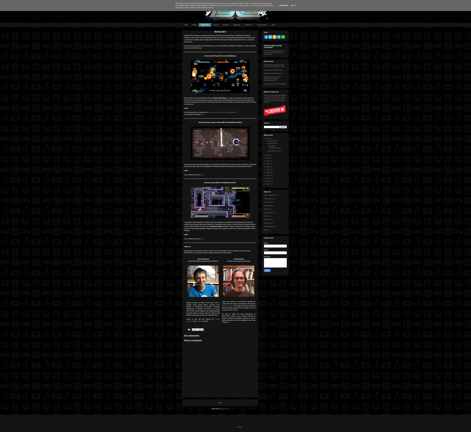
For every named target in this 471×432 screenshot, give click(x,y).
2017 (268, 167)
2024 (268, 138)
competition (268, 206)
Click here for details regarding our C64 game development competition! (274, 52)
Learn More (283, 5)
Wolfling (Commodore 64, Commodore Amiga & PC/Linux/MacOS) (272, 78)
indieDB (234, 112)
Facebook (189, 321)
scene (266, 216)
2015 (268, 172)
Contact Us (249, 25)
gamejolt (215, 112)
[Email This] (193, 329)
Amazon (221, 112)
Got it (293, 5)
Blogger (239, 427)
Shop (273, 25)
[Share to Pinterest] (202, 329)
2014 (268, 175)
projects (266, 202)
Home (220, 403)
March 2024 (272, 141)
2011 (268, 184)
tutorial (266, 230)
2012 (268, 181)
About (194, 25)
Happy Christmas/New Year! (273, 70)
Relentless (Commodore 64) (273, 73)
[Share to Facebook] (200, 329)
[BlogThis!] (195, 329)
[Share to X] (197, 329)
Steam (227, 112)
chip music (267, 223)
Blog (186, 25)
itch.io (210, 112)
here (202, 114)
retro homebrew (269, 195)
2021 (268, 155)
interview (267, 219)
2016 (268, 169)
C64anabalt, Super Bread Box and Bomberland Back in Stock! (274, 65)
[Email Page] (188, 329)
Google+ (199, 321)
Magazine (237, 25)
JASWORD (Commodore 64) (274, 147)
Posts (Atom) (225, 409)
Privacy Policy (262, 25)
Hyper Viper (228, 306)
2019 (268, 161)
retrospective (268, 212)
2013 (268, 178)
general (266, 209)
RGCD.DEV (205, 25)
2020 (268, 158)
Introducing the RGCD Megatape (275, 84)
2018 (268, 164)
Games (215, 25)
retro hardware (269, 226)
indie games (268, 199)
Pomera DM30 (272, 143)
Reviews (226, 25)
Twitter (217, 319)
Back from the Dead (274, 151)
